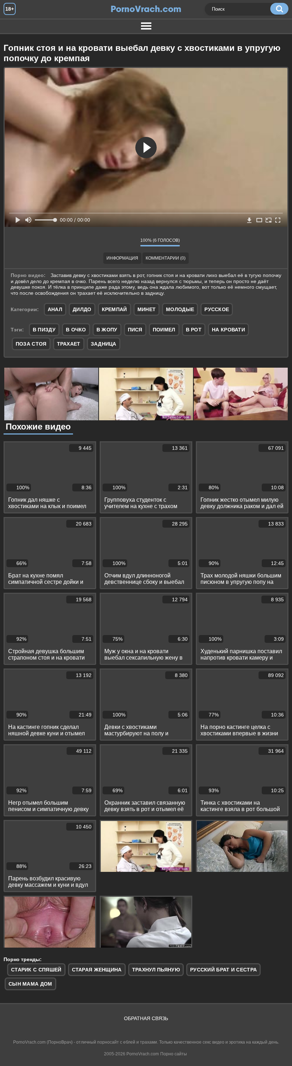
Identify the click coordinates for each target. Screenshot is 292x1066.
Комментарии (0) (166, 258)
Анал (55, 309)
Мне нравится (113, 242)
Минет (146, 309)
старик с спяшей (36, 969)
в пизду (44, 329)
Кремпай (114, 309)
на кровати (228, 329)
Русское (216, 309)
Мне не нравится (129, 242)
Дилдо (82, 309)
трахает (68, 344)
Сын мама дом (30, 984)
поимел (164, 329)
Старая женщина (97, 969)
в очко (76, 329)
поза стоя (31, 344)
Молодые (180, 309)
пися (135, 329)
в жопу (107, 329)
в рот (194, 329)
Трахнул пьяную (156, 969)
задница (103, 344)
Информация (122, 258)
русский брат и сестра (223, 969)
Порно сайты (173, 1053)
